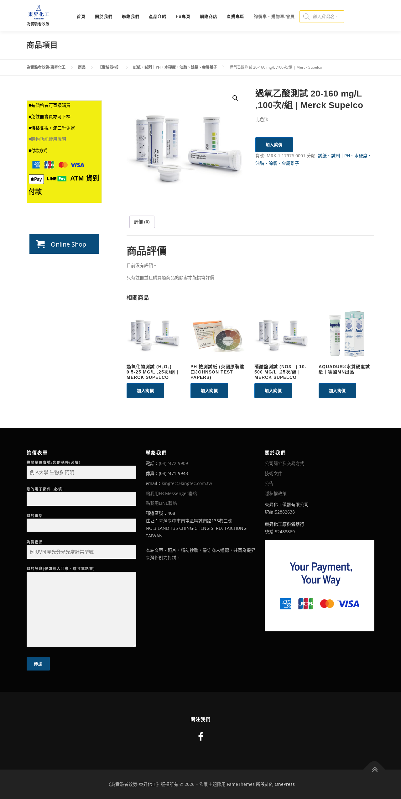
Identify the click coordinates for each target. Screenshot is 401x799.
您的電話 (35, 515)
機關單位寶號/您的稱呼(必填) (54, 462)
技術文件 (273, 473)
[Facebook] (200, 736)
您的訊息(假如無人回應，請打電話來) (61, 568)
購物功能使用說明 (48, 139)
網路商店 (208, 16)
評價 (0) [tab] (142, 222)
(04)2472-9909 (173, 463)
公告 (269, 483)
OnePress (285, 784)
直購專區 (235, 16)
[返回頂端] (374, 770)
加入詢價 (274, 144)
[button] (235, 98)
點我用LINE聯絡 (161, 503)
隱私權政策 (276, 493)
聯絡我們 (130, 16)
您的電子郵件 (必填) (45, 489)
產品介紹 (157, 16)
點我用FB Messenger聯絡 (171, 493)
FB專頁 (183, 16)
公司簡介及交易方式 (284, 463)
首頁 (81, 16)
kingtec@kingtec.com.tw (187, 483)
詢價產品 (35, 542)
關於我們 (103, 16)
